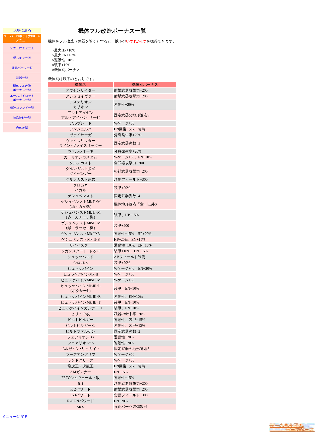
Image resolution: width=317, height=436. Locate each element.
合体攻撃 (22, 127)
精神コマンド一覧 (22, 107)
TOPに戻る (22, 30)
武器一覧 (22, 78)
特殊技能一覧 (22, 117)
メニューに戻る (15, 417)
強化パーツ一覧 (22, 68)
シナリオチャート (22, 48)
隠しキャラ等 (22, 58)
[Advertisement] (86, 12)
